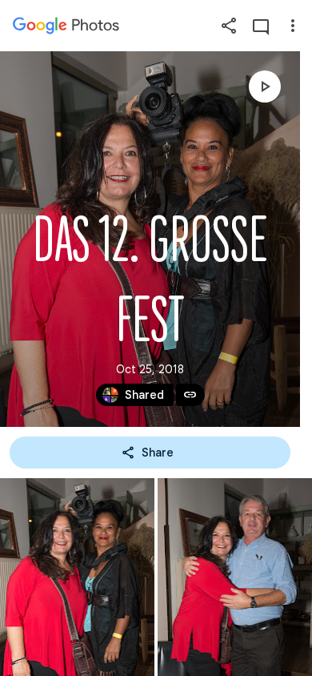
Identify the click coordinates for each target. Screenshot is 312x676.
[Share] (229, 26)
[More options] (293, 26)
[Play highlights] (265, 86)
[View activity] (261, 26)
